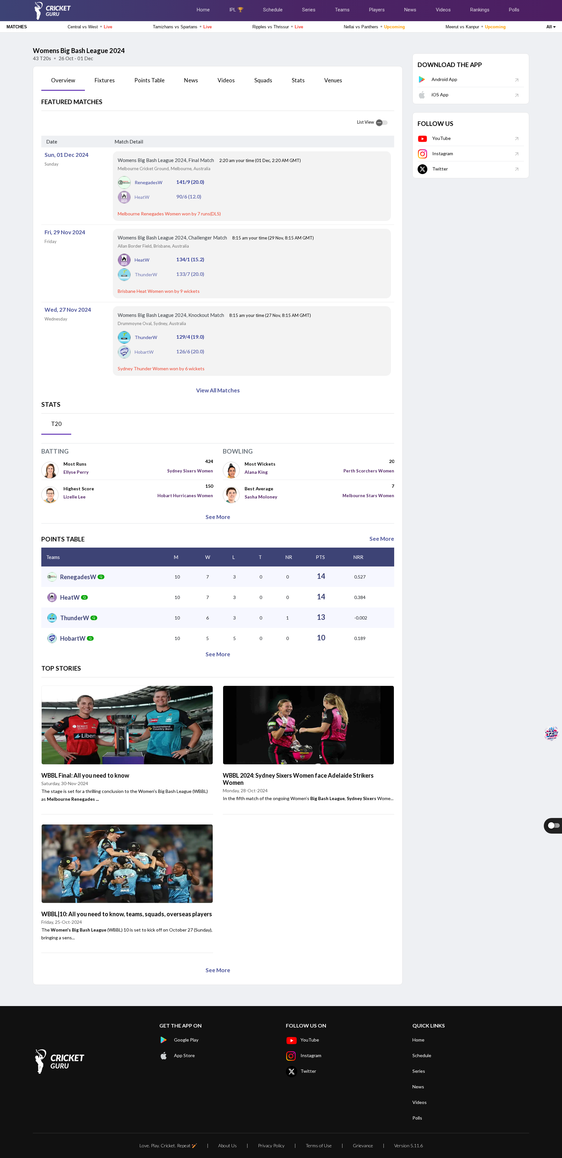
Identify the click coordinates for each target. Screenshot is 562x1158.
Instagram (442, 153)
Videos (443, 10)
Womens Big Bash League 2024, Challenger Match (173, 237)
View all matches (218, 390)
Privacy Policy (271, 1145)
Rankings (479, 10)
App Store (184, 1055)
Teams (342, 10)
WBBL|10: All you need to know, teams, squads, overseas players (126, 914)
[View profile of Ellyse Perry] (52, 469)
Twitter (440, 168)
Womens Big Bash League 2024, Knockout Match (171, 315)
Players (377, 10)
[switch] (382, 122)
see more (218, 516)
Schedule (273, 10)
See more (381, 538)
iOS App (440, 94)
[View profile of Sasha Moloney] (234, 494)
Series (308, 10)
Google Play (186, 1039)
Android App (444, 79)
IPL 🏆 (236, 10)
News (410, 10)
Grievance (363, 1145)
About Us (227, 1145)
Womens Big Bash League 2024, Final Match (166, 160)
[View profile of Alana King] (234, 469)
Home (203, 10)
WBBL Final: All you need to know (85, 775)
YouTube (441, 138)
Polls (514, 10)
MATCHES (17, 26)
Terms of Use (319, 1145)
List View (365, 122)
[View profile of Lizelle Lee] (52, 494)
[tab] (63, 83)
